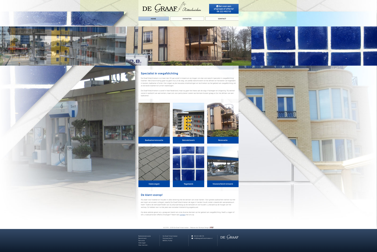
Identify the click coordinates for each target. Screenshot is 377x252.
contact (182, 214)
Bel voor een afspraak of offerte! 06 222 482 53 (224, 9)
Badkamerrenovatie (144, 236)
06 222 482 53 (199, 236)
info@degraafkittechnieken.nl (203, 238)
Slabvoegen (142, 243)
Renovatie (141, 240)
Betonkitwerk (142, 238)
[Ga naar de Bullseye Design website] (211, 227)
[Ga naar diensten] (188, 46)
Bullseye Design (204, 227)
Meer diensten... (143, 245)
